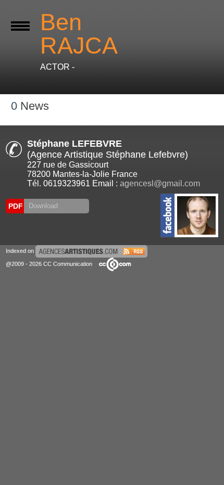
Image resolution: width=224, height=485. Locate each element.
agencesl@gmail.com (160, 183)
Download (42, 206)
